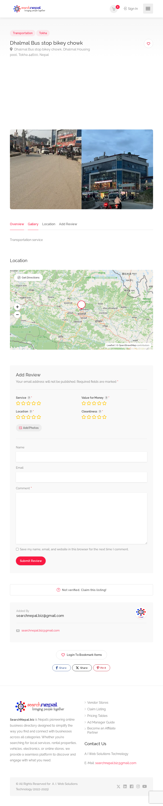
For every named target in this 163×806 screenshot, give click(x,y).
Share (62, 667)
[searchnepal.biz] (29, 9)
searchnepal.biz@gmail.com (40, 616)
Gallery (33, 224)
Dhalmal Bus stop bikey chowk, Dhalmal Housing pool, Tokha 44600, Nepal (50, 52)
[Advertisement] (81, 99)
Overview (17, 224)
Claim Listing (96, 709)
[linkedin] (124, 786)
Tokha (43, 33)
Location (48, 224)
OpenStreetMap (127, 345)
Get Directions (30, 277)
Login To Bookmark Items (84, 654)
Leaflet (111, 345)
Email (19, 468)
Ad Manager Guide (101, 722)
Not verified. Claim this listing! (83, 590)
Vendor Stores (97, 702)
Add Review (68, 224)
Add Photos (31, 427)
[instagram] (138, 786)
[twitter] (118, 786)
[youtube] (144, 786)
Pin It (103, 667)
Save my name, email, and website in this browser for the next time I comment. (74, 549)
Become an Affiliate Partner (101, 730)
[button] (17, 307)
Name (20, 447)
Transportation (23, 33)
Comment (24, 488)
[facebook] (131, 786)
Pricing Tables (97, 716)
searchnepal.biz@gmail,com (115, 763)
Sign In (132, 9)
